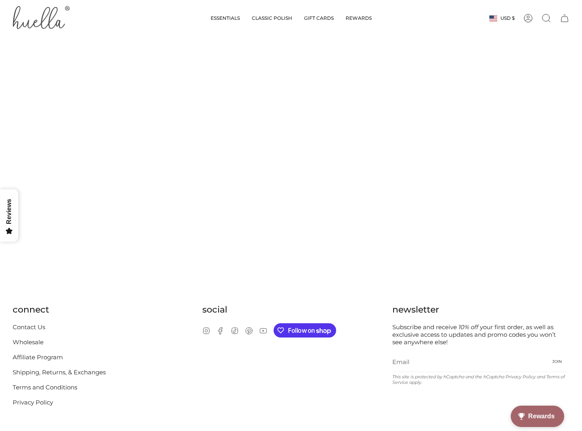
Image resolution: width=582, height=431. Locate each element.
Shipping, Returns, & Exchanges (59, 372)
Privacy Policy (33, 402)
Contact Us (29, 327)
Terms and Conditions (45, 387)
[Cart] (564, 18)
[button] (225, 18)
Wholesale (28, 342)
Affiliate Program (38, 357)
